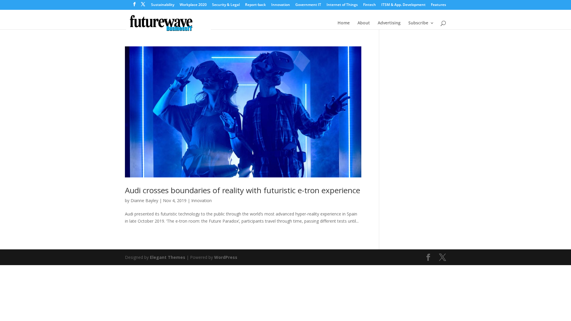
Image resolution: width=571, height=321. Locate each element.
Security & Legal (226, 5)
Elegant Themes (167, 257)
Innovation (280, 5)
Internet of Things (342, 5)
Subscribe (418, 23)
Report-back (255, 5)
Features (438, 5)
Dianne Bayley (144, 200)
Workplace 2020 (193, 5)
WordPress (225, 257)
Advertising (389, 23)
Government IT (308, 5)
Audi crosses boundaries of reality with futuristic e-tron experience (242, 190)
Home (344, 23)
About (363, 23)
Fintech (369, 5)
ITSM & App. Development (403, 5)
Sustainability (162, 5)
